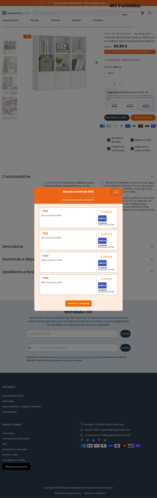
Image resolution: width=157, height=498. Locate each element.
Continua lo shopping (78, 303)
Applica (102, 218)
